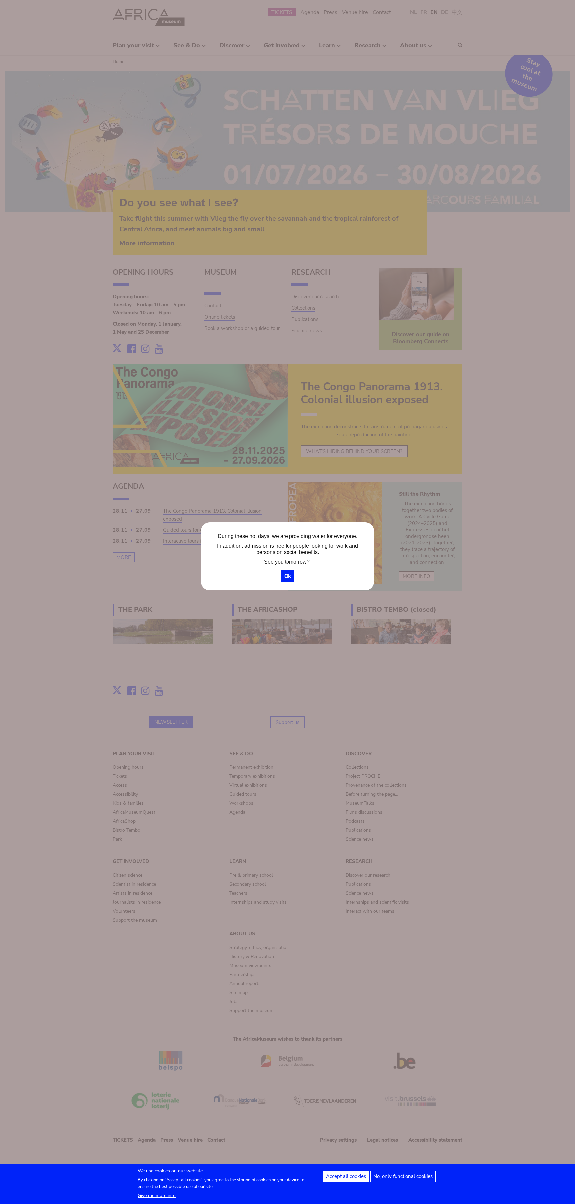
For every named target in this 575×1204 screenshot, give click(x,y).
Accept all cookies (346, 1176)
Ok (287, 576)
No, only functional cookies (403, 1176)
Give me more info (157, 1195)
